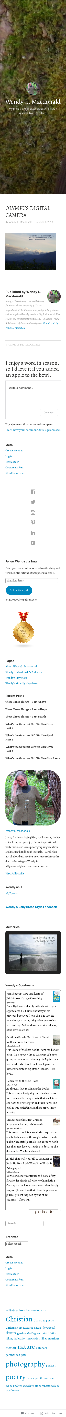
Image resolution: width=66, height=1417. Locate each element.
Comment (49, 412)
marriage (53, 1338)
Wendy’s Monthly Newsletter (21, 683)
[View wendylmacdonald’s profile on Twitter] (33, 502)
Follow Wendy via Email (21, 561)
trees (38, 1386)
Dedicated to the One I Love (22, 1081)
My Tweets (11, 893)
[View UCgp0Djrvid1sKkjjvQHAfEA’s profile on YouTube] (33, 543)
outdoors (41, 1348)
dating (37, 1328)
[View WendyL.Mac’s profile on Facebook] (33, 492)
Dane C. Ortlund (14, 1046)
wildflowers (12, 1390)
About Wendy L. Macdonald (21, 666)
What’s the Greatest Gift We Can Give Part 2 (32, 758)
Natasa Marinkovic (15, 1128)
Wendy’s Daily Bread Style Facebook (31, 907)
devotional (49, 1328)
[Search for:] (24, 1223)
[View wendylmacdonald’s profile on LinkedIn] (33, 532)
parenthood (13, 1355)
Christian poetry (44, 1320)
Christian (19, 1319)
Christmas (12, 1328)
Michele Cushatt (14, 1172)
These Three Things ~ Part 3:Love (25, 702)
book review (33, 1310)
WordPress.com (14, 473)
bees (22, 1310)
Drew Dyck (11, 1002)
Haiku (52, 1333)
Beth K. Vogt (12, 1085)
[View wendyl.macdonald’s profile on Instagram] (33, 512)
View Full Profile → (16, 873)
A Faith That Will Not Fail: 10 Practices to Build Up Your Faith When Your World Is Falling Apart (29, 1163)
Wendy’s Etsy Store (16, 678)
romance (49, 1378)
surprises (28, 1386)
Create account (14, 450)
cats (43, 1310)
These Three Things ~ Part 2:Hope (26, 709)
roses (9, 1386)
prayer (30, 1378)
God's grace (34, 1333)
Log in (8, 456)
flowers (11, 1333)
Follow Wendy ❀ (19, 590)
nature (26, 1346)
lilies (44, 1338)
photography (25, 1364)
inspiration (33, 1338)
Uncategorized (50, 1386)
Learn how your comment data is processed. (33, 430)
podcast (51, 1366)
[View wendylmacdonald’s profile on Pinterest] (33, 522)
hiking (9, 1338)
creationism (26, 1328)
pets (23, 1355)
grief (44, 1333)
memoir (11, 1348)
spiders (17, 1386)
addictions (12, 1310)
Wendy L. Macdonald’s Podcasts (23, 672)
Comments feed (14, 467)
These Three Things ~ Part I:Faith (25, 717)
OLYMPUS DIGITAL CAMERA (22, 345)
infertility (19, 1338)
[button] (25, 961)
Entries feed (12, 462)
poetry (16, 1377)
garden (21, 1333)
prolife (39, 1378)
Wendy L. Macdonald (33, 101)
